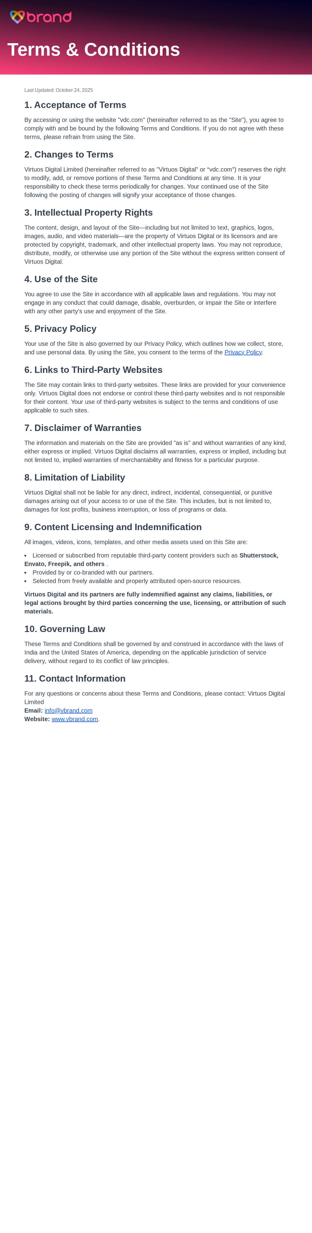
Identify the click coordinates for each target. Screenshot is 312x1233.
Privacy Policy (243, 352)
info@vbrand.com (69, 710)
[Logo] (41, 17)
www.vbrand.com (75, 719)
